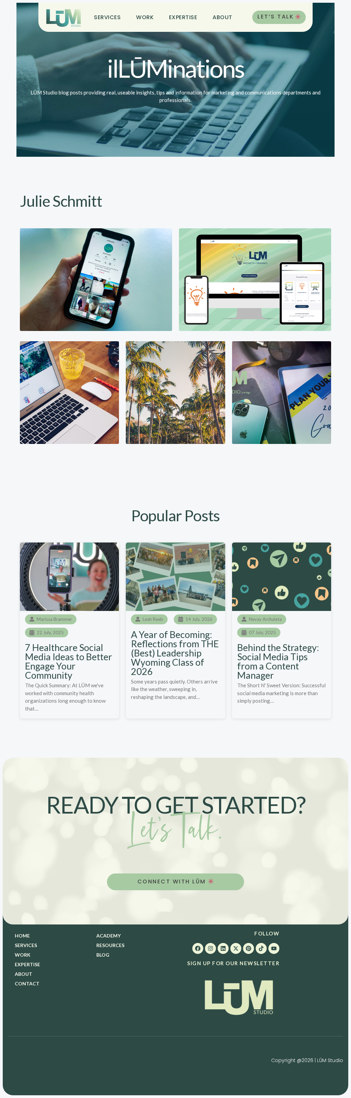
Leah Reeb (153, 619)
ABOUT (222, 17)
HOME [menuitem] (22, 936)
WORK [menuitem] (23, 955)
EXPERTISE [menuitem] (27, 964)
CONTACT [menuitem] (27, 983)
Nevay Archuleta (265, 619)
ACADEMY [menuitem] (108, 936)
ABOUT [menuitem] (23, 974)
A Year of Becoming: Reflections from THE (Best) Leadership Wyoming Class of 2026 (175, 653)
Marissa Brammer (54, 619)
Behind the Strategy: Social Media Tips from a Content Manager (278, 661)
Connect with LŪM (172, 881)
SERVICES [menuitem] (26, 945)
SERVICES (107, 17)
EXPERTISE (183, 17)
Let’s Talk (275, 17)
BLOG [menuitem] (102, 955)
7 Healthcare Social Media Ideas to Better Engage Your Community (68, 661)
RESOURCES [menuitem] (110, 945)
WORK (145, 17)
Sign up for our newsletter (233, 963)
